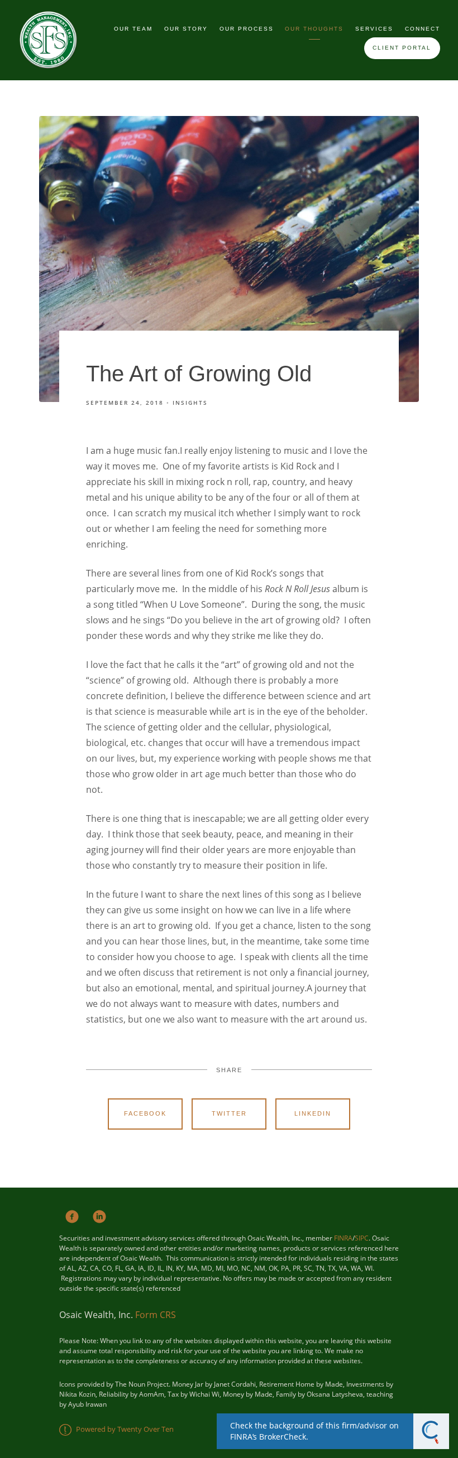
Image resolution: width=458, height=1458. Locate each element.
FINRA (343, 1238)
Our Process (247, 29)
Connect (422, 29)
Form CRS (155, 1315)
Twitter (229, 1113)
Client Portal (402, 48)
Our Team (133, 29)
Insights (190, 402)
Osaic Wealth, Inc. (97, 1315)
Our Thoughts (314, 29)
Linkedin (312, 1113)
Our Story (186, 29)
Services (374, 29)
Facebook (145, 1113)
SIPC (362, 1238)
